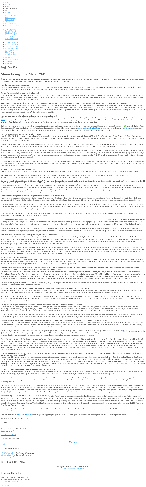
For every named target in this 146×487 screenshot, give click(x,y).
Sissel (22, 122)
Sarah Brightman (127, 128)
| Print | (3, 444)
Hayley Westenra (83, 128)
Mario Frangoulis (135, 79)
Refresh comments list (8, 435)
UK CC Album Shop (8, 455)
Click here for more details (10, 481)
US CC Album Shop (8, 453)
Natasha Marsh (94, 128)
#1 (2, 429)
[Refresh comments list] (9, 422)
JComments (73, 442)
